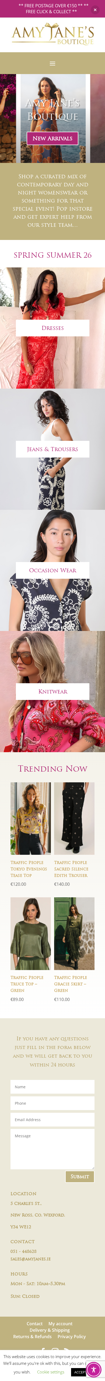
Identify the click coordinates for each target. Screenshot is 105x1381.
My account (60, 1324)
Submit (80, 1176)
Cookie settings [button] (50, 1372)
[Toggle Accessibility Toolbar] (93, 1369)
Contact (35, 1324)
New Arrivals (52, 138)
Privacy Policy (72, 1337)
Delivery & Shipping (50, 1330)
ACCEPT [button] (80, 1372)
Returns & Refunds (32, 1337)
